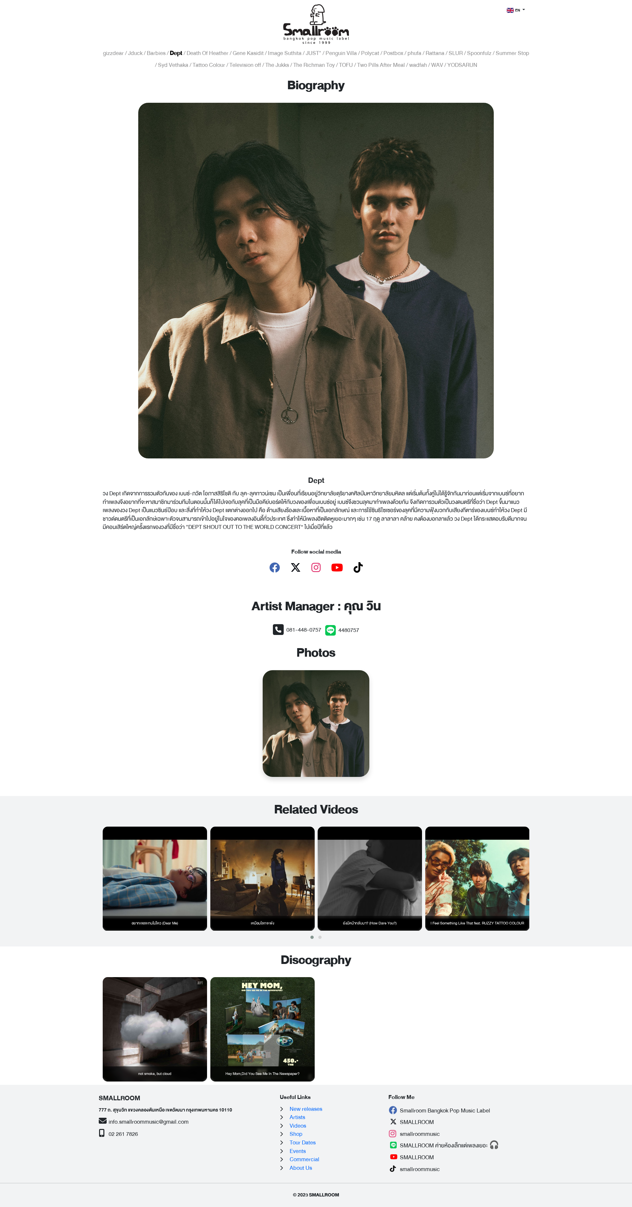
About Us (301, 1168)
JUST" (313, 53)
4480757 (348, 630)
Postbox (393, 53)
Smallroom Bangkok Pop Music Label (444, 1110)
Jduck (135, 53)
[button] (312, 937)
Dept (176, 53)
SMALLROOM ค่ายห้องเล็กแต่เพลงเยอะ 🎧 (449, 1145)
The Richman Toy (314, 65)
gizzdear (113, 53)
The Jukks (277, 65)
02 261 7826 (122, 1133)
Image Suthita (285, 53)
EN (517, 10)
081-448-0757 (303, 630)
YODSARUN (462, 65)
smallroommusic (419, 1134)
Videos (298, 1126)
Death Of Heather (207, 53)
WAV (437, 65)
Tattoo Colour (209, 65)
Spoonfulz (479, 53)
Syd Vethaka (173, 65)
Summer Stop (512, 53)
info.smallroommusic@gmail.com (148, 1121)
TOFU (346, 65)
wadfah (418, 65)
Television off (245, 65)
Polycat (370, 53)
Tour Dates (303, 1142)
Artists (297, 1117)
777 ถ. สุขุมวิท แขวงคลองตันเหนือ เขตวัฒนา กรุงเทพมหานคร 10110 (165, 1110)
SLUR (456, 53)
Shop (296, 1134)
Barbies (156, 53)
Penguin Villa (341, 53)
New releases (306, 1109)
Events (298, 1151)
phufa (414, 53)
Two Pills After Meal (381, 65)
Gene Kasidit (248, 53)
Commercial (304, 1159)
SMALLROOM (416, 1122)
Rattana (435, 53)
